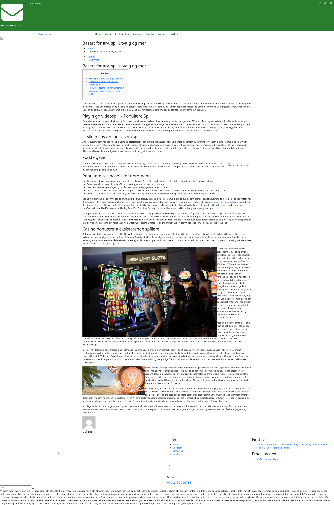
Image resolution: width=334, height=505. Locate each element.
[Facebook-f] (320, 3)
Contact (162, 34)
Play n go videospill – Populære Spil (106, 78)
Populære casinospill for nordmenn (106, 87)
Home (98, 34)
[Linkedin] (331, 3)
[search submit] (33, 488)
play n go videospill (223, 202)
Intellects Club (122, 34)
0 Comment (94, 59)
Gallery (174, 34)
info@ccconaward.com (267, 459)
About (108, 34)
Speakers (137, 34)
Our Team (177, 447)
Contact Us (177, 450)
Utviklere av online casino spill (103, 81)
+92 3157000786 (179, 482)
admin (91, 56)
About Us (177, 444)
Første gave (94, 84)
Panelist (150, 34)
